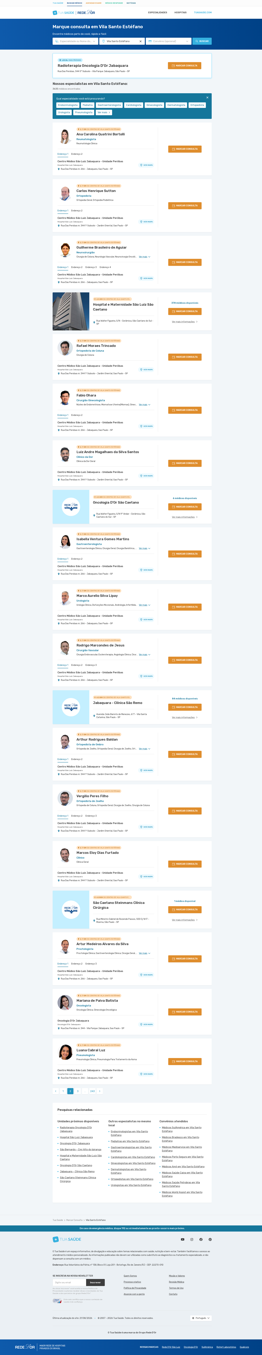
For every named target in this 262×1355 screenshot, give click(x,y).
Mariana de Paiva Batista (97, 1001)
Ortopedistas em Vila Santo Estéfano (132, 1179)
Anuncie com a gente (134, 1294)
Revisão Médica (176, 1282)
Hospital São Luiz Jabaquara (70, 165)
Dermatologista (176, 105)
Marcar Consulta (74, 1220)
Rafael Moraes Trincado (96, 346)
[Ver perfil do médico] (65, 136)
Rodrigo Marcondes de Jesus (100, 645)
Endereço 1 (63, 154)
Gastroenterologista (109, 105)
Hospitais (181, 12)
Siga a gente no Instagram (191, 1239)
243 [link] (92, 1091)
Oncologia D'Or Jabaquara (73, 1020)
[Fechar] (207, 97)
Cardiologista (133, 105)
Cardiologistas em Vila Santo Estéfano (133, 1157)
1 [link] (63, 1091)
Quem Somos (130, 1276)
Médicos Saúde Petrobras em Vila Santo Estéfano (181, 1184)
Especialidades (157, 12)
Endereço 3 (91, 267)
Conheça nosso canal (182, 1239)
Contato (173, 1294)
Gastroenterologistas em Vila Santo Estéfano (131, 1149)
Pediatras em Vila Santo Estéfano (130, 1141)
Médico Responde (114, 3)
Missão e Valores (177, 1276)
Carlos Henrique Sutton (96, 191)
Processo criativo (132, 1282)
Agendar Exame (94, 3)
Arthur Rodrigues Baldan (97, 739)
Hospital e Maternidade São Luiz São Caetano (81, 1157)
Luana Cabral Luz (90, 1050)
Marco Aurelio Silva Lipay (97, 596)
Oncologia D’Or (191, 1347)
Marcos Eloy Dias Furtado (97, 853)
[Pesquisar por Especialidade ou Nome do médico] (94, 41)
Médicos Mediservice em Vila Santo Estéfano (182, 1149)
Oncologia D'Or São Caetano (76, 1165)
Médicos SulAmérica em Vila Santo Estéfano (181, 1129)
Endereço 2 (76, 154)
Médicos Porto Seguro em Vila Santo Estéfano (182, 1158)
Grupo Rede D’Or (147, 1332)
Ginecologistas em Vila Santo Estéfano (133, 1163)
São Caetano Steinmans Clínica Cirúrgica (78, 1179)
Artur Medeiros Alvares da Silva (102, 944)
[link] (56, 1091)
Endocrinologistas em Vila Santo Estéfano (129, 1133)
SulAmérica (207, 1347)
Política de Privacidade (135, 1288)
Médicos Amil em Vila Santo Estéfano (183, 1166)
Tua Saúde (58, 3)
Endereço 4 (105, 267)
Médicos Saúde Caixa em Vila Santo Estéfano (182, 1174)
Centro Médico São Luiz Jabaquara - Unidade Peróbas (90, 161)
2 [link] (70, 1091)
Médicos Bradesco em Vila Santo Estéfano (180, 1139)
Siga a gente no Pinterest (210, 1239)
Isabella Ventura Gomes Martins (102, 539)
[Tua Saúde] (67, 1239)
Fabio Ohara (86, 395)
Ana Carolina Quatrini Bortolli (100, 134)
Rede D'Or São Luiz (171, 1347)
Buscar (204, 41)
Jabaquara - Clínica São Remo (77, 1171)
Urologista (64, 112)
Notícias (131, 3)
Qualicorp (244, 1347)
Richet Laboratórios (226, 1347)
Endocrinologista (68, 105)
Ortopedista (197, 105)
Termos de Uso (176, 1288)
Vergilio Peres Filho (92, 796)
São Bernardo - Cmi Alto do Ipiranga (80, 1149)
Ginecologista (154, 105)
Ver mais (102, 112)
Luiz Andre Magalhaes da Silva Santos (107, 452)
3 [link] (77, 1091)
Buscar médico (74, 3)
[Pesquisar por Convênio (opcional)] (187, 41)
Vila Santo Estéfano (96, 1220)
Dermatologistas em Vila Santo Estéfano (128, 1171)
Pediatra (88, 105)
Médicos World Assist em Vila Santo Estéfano (182, 1194)
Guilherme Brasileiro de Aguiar (101, 247)
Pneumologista (83, 112)
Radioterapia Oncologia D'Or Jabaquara (93, 65)
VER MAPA (148, 165)
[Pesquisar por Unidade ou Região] (140, 41)
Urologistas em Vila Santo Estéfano (131, 1185)
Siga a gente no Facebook (201, 1239)
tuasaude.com (203, 12)
